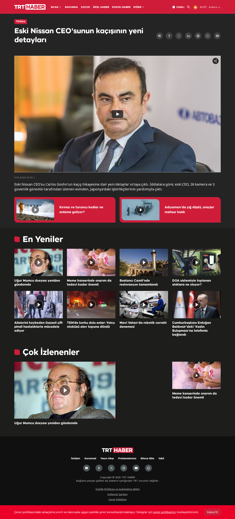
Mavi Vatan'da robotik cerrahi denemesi (143, 325)
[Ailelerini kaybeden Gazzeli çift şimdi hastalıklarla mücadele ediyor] (38, 304)
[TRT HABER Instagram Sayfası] (123, 468)
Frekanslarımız (127, 458)
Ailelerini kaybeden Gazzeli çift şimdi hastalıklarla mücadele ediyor (38, 327)
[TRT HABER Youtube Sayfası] (136, 468)
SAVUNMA (71, 7)
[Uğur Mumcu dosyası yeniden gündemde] (38, 262)
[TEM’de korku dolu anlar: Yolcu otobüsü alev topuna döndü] (91, 304)
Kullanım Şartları (118, 494)
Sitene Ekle (147, 458)
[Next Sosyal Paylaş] (159, 35)
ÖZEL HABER (101, 7)
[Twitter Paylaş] (178, 35)
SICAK (54, 7)
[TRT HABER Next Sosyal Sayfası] (86, 468)
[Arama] (190, 7)
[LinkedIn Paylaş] (188, 35)
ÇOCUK (85, 7)
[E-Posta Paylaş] (217, 35)
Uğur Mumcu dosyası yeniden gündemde (37, 282)
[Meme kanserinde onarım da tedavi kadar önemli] (91, 262)
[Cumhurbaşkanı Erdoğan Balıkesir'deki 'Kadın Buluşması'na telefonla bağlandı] (196, 304)
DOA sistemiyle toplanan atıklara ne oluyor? (191, 282)
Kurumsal (90, 458)
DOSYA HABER (121, 7)
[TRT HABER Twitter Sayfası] (111, 468)
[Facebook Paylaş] (169, 35)
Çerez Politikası (118, 499)
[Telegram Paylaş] (198, 35)
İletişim (75, 458)
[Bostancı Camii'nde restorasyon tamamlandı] (144, 262)
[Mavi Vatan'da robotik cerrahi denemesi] (144, 304)
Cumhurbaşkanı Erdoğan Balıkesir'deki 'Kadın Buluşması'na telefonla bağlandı (191, 329)
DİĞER (137, 7)
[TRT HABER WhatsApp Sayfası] (148, 468)
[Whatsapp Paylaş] (207, 35)
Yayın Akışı (107, 458)
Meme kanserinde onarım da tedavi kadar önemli (89, 282)
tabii (161, 458)
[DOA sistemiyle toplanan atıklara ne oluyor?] (196, 262)
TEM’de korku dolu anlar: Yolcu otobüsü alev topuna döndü (91, 325)
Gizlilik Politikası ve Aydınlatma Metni (117, 489)
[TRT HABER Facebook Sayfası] (98, 468)
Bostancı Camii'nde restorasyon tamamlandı (139, 282)
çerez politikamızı (164, 512)
